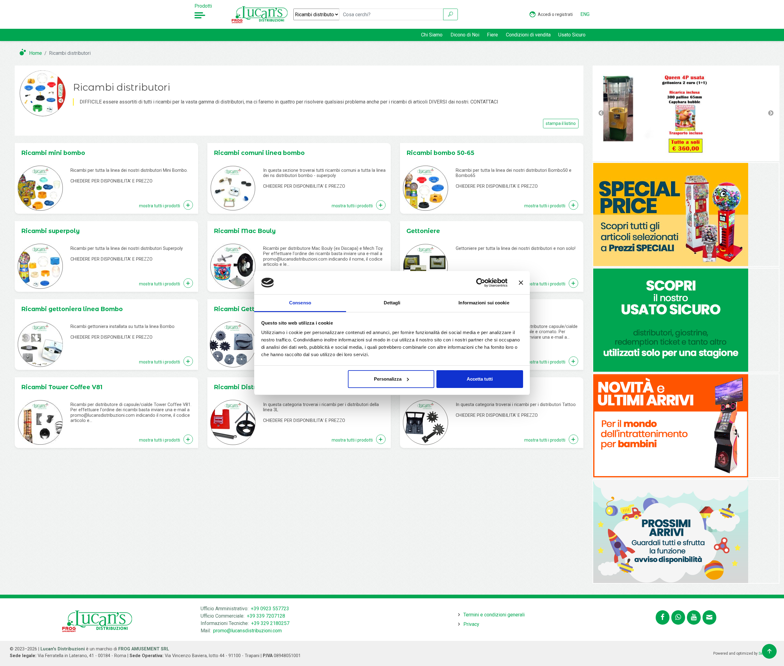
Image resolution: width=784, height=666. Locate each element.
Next (771, 113)
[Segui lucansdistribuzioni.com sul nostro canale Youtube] (694, 617)
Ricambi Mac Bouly (245, 231)
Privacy (471, 624)
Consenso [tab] (300, 302)
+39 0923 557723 (270, 608)
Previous (601, 113)
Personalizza (387, 379)
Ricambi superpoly (50, 231)
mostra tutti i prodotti (160, 205)
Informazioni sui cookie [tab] (483, 302)
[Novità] (670, 214)
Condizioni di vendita (528, 35)
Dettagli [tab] (392, 302)
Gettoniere (423, 231)
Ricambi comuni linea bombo (259, 152)
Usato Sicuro (572, 35)
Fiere (492, 35)
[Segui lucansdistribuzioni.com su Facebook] (662, 617)
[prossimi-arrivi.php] (670, 531)
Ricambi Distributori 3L (249, 387)
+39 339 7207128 (266, 616)
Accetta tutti (480, 379)
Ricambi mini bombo (53, 152)
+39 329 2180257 (270, 623)
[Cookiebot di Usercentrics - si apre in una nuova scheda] (480, 282)
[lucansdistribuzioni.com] (260, 14)
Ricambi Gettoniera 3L (249, 309)
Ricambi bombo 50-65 (440, 152)
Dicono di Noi (464, 35)
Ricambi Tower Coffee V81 (62, 387)
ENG (585, 14)
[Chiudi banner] (521, 282)
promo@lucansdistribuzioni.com (247, 631)
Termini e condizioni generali (494, 615)
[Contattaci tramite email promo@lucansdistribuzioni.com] (709, 617)
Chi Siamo (432, 35)
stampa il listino (561, 123)
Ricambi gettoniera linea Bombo (72, 309)
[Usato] (670, 320)
